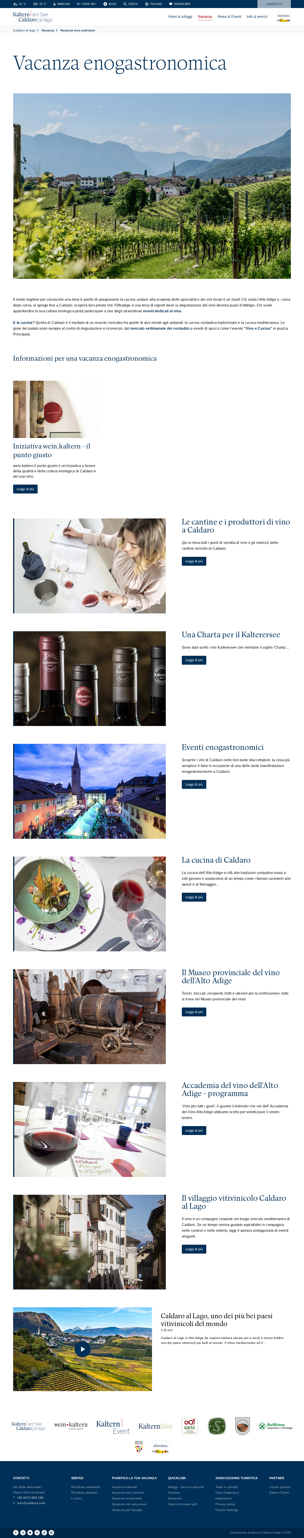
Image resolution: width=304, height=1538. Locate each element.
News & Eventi (229, 17)
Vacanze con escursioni (129, 1504)
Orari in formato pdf (182, 1504)
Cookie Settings (226, 1510)
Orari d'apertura (227, 1492)
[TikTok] (44, 1532)
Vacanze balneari (124, 1487)
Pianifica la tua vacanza (134, 1478)
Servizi (77, 1478)
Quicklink (177, 1478)
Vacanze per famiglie (127, 1510)
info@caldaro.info (31, 1503)
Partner (276, 1478)
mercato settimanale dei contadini (160, 328)
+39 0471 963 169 (30, 1497)
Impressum (223, 1498)
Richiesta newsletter (86, 1487)
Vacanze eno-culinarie (128, 1492)
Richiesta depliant (84, 1492)
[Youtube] (30, 1532)
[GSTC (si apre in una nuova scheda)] (190, 1426)
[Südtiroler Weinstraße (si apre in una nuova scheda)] (139, 1447)
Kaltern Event (279, 1492)
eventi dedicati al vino (162, 311)
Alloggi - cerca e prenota (186, 1487)
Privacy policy (225, 1504)
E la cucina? (24, 323)
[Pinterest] (37, 1532)
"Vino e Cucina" (258, 328)
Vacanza (205, 17)
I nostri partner (280, 1487)
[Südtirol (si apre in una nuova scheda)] (160, 1447)
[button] (83, 1349)
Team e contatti (226, 1487)
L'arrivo (76, 1498)
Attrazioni (175, 1498)
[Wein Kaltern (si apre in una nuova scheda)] (70, 1426)
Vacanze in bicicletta (127, 1498)
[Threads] (51, 1532)
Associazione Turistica (236, 1478)
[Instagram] (23, 1532)
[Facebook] (15, 1532)
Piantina (174, 1492)
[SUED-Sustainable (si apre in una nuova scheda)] (217, 1426)
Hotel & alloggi (180, 17)
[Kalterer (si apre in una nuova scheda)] (242, 1426)
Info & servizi (257, 17)
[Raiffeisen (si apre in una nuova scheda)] (275, 1426)
